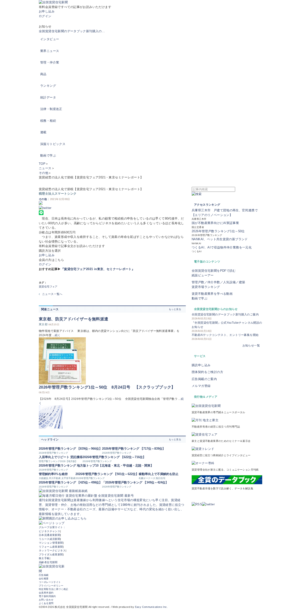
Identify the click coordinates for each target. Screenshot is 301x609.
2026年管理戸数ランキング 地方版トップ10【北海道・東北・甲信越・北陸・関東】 (96, 465)
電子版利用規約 (47, 596)
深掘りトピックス (52, 144)
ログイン (45, 16)
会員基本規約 (46, 592)
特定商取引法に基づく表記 (53, 589)
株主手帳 (44, 558)
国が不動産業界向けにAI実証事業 (215, 223)
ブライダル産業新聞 (51, 554)
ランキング (48, 85)
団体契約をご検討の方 (207, 372)
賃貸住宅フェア (48, 286)
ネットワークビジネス (52, 550)
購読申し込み (201, 365)
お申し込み (47, 11)
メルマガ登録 (201, 386)
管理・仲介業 (49, 62)
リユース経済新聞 (49, 539)
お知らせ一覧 (251, 345)
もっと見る (175, 309)
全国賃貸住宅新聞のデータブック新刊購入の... (72, 31)
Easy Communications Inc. (151, 606)
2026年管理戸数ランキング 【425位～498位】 (70, 482)
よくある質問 (46, 603)
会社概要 (44, 578)
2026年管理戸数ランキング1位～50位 (218, 231)
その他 (43, 173)
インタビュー (49, 39)
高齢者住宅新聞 (48, 562)
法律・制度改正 (51, 109)
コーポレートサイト (50, 582)
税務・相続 (48, 120)
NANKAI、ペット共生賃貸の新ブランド (220, 239)
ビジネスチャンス (49, 531)
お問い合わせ (46, 599)
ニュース (45, 168)
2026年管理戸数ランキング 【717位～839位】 (133, 448)
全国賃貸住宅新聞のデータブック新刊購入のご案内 (225, 314)
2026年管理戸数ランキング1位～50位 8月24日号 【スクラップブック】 (107, 387)
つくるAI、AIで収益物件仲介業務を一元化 (222, 247)
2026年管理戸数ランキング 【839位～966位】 (70, 448)
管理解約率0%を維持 (53, 474)
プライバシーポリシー (51, 585)
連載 (43, 132)
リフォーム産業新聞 (51, 546)
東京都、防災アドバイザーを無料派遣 (73, 319)
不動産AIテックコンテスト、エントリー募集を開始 (225, 335)
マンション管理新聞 (51, 542)
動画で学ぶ (48, 155)
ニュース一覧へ (52, 294)
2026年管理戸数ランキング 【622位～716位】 (114, 457)
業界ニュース (49, 51)
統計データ (48, 97)
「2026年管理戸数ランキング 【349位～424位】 (135, 482)
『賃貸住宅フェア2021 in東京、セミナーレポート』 (98, 269)
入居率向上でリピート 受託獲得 (61, 457)
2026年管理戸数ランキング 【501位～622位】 (107, 474)
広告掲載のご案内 (204, 379)
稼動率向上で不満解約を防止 (158, 474)
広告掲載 (44, 575)
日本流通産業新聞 (49, 535)
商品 (43, 74)
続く (58, 335)
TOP (42, 163)
